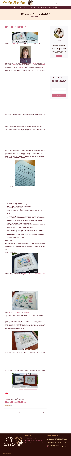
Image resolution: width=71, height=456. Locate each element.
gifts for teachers (8, 405)
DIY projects (34, 63)
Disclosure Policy (56, 453)
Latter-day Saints (30, 7)
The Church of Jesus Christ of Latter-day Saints (34, 442)
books (14, 64)
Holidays (43, 7)
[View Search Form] (67, 3)
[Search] (65, 25)
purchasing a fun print (27, 312)
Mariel (33, 16)
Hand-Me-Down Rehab (14, 66)
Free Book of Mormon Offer (30, 438)
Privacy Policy (64, 453)
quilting (31, 69)
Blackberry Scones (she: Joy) (41, 412)
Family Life (16, 7)
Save (6, 393)
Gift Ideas (22, 7)
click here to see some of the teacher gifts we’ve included (31, 236)
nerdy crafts (21, 67)
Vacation (49, 7)
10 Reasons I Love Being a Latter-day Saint (33, 440)
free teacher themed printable (14, 312)
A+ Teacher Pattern (14, 274)
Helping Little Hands (15, 43)
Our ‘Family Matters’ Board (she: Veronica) (11, 412)
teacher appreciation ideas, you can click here (28, 389)
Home (51, 3)
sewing (40, 67)
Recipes (38, 7)
